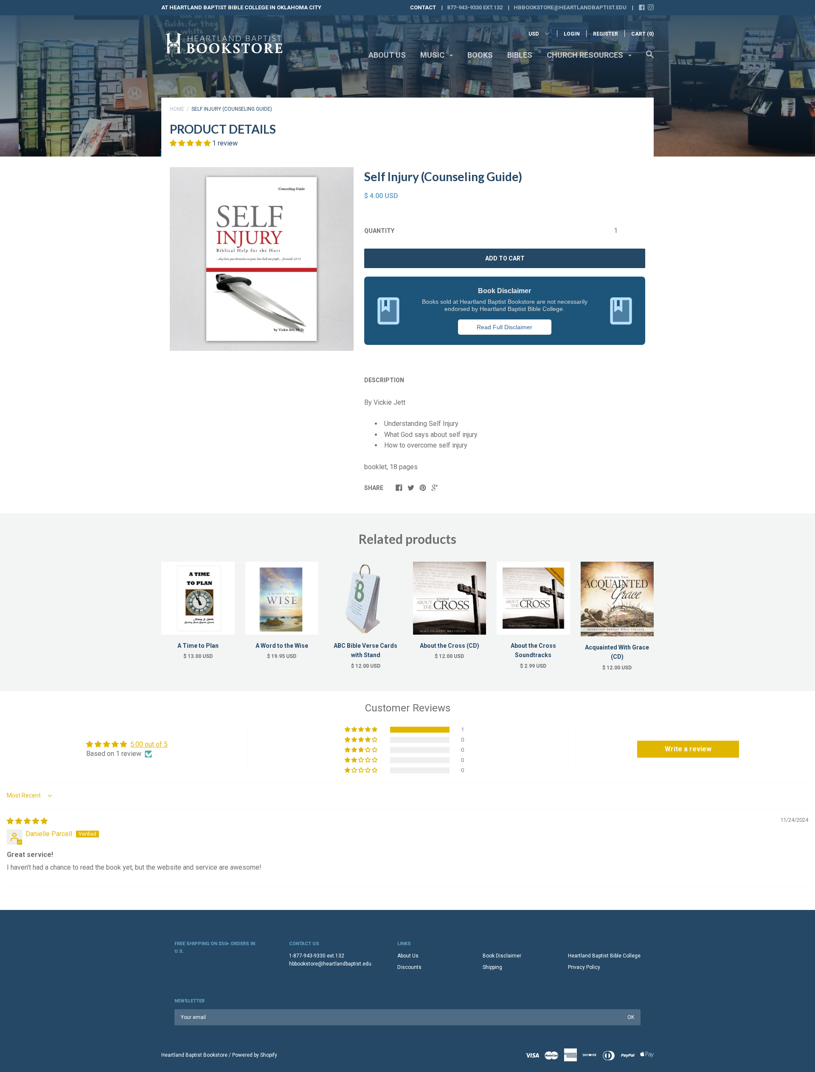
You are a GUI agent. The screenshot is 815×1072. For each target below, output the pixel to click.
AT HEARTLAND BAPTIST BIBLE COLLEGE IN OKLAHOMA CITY (241, 7)
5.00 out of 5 (149, 744)
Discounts (409, 967)
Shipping (492, 967)
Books (480, 54)
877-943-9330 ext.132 (475, 7)
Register (605, 34)
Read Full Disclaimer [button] (504, 327)
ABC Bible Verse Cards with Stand (365, 650)
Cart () (642, 34)
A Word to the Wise (282, 645)
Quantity (379, 230)
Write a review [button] (688, 749)
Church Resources (586, 54)
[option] (262, 259)
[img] (27, 821)
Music (433, 54)
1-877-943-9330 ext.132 (316, 956)
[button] (191, 143)
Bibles (519, 54)
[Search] (650, 58)
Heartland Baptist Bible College (604, 956)
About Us (387, 54)
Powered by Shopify (254, 1055)
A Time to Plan (198, 645)
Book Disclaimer (502, 956)
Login (572, 34)
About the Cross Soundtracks (533, 650)
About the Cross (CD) (449, 645)
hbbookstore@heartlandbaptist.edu (570, 7)
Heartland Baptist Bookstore (194, 1055)
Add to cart (505, 258)
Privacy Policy (584, 967)
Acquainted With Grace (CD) (617, 652)
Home (177, 109)
